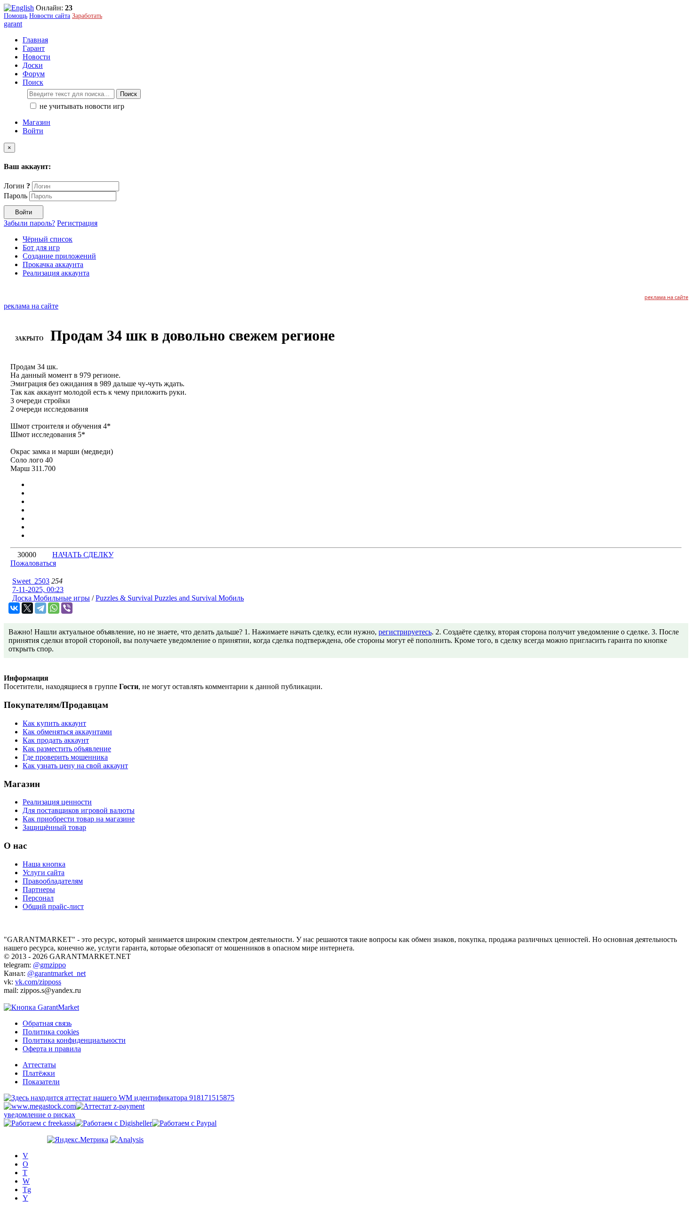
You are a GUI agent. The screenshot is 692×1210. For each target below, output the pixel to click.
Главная (35, 40)
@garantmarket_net (56, 973)
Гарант (34, 48)
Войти (33, 131)
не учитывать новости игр (81, 106)
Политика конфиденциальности (74, 1040)
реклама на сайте (666, 296)
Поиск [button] (33, 82)
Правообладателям (53, 881)
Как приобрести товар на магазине (79, 819)
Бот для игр (41, 248)
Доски (33, 65)
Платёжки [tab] (39, 1073)
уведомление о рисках (39, 1115)
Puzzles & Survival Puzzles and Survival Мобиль (170, 598)
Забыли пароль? (29, 223)
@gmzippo (49, 965)
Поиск (128, 93)
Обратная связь (47, 1023)
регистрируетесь (405, 632)
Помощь (15, 15)
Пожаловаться (33, 563)
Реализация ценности (57, 802)
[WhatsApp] (53, 608)
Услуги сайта (43, 873)
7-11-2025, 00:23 (38, 589)
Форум (34, 74)
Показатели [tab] (41, 1082)
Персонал (38, 898)
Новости (36, 57)
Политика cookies (51, 1032)
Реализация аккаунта (56, 273)
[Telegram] (40, 608)
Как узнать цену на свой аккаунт (75, 766)
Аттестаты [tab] (39, 1065)
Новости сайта (49, 15)
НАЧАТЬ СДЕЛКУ (82, 555)
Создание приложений (59, 256)
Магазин (36, 122)
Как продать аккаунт (56, 740)
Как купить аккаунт (54, 723)
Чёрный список (47, 239)
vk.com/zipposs (38, 982)
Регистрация (77, 223)
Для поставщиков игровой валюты (79, 810)
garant (13, 24)
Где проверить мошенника (65, 757)
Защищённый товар (54, 827)
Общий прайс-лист (53, 906)
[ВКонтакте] (14, 608)
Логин (17, 186)
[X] (27, 608)
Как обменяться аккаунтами (67, 732)
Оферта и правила (52, 1049)
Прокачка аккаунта (53, 264)
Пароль (15, 196)
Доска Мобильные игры (51, 598)
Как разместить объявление (67, 749)
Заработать (87, 15)
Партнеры (39, 889)
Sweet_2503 (30, 581)
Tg (27, 1190)
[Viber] (66, 608)
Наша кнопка (44, 864)
